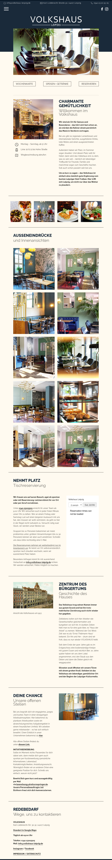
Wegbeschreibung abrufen (33, 155)
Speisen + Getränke (57, 84)
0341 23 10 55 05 (101, 3)
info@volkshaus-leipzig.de (18, 3)
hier (41, 735)
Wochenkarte (24, 84)
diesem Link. (24, 744)
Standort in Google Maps (24, 830)
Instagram (18, 848)
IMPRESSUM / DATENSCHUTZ (27, 854)
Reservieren (89, 84)
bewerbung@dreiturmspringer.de (32, 784)
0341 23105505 (26, 508)
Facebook (29, 848)
